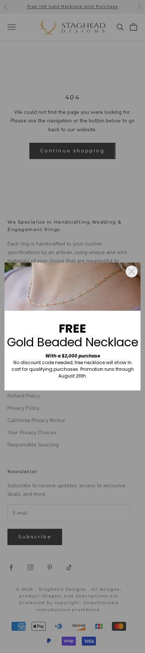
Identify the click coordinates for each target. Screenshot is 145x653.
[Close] (132, 271)
